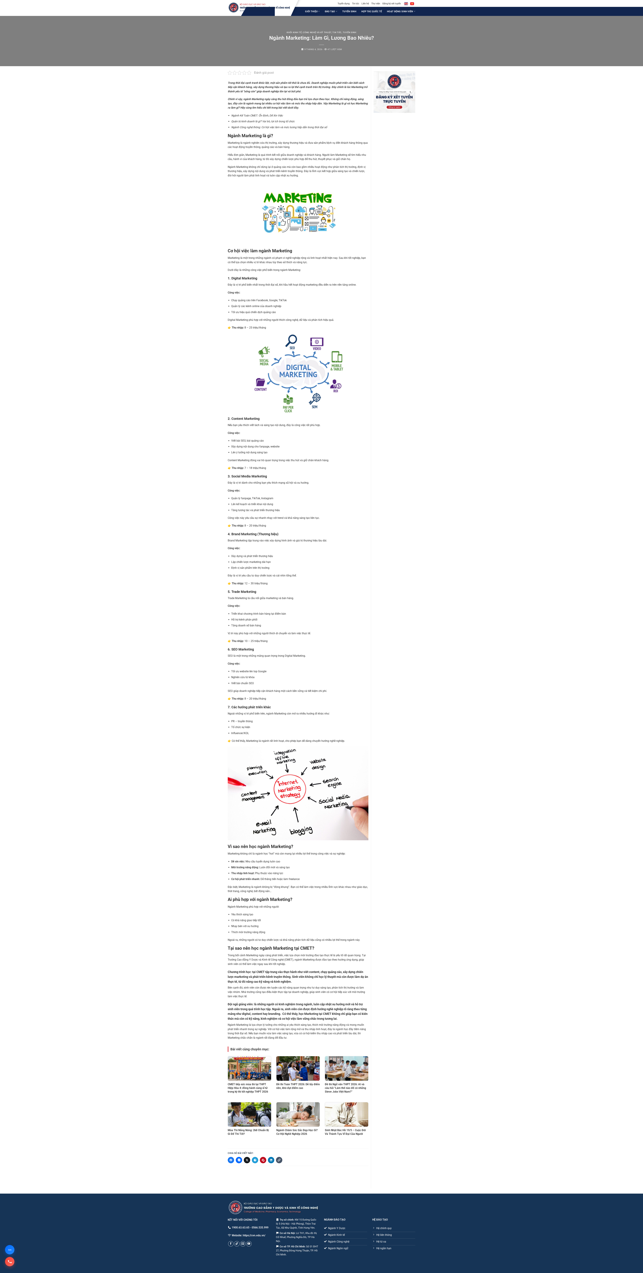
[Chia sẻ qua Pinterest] (263, 1160)
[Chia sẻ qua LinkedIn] (271, 1160)
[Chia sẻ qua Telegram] (255, 1160)
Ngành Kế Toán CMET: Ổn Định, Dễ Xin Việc (257, 115)
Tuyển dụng (344, 3)
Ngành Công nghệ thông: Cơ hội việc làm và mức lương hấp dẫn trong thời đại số (279, 127)
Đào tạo (330, 11)
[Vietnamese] (412, 3)
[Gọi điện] (9, 1261)
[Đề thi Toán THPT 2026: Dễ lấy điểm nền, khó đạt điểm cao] (298, 1068)
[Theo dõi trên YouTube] (249, 1244)
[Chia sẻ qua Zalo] (239, 1160)
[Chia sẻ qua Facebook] (231, 1160)
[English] (406, 3)
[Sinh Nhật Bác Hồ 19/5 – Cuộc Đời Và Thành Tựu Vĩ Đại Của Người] (346, 1114)
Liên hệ (365, 3)
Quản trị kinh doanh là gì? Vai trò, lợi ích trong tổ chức (263, 121)
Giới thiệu (311, 11)
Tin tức (355, 3)
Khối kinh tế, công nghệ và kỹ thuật (309, 32)
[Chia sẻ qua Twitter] (247, 1160)
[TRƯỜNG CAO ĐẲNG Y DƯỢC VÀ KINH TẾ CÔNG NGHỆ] (259, 7)
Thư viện (375, 3)
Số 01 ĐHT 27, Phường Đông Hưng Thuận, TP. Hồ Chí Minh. (297, 1250)
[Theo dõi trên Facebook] (231, 1244)
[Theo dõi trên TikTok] (237, 1244)
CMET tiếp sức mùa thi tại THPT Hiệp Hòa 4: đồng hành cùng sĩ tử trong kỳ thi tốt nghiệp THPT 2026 (248, 1088)
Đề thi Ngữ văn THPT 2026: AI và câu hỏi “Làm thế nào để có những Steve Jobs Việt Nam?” (345, 1088)
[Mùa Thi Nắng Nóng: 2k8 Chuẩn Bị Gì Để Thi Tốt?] (249, 1114)
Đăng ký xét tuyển (391, 3)
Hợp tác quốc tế (371, 11)
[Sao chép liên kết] (279, 1160)
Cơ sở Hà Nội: (287, 1233)
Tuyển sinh (349, 11)
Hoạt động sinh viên (400, 11)
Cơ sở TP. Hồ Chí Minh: (293, 1246)
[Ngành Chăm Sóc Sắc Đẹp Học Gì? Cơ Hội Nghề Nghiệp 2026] (298, 1114)
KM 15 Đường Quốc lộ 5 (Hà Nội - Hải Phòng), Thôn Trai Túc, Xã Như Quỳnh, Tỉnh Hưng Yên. (296, 1223)
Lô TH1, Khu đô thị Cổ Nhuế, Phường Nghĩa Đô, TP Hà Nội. (296, 1237)
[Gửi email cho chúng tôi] (243, 1244)
